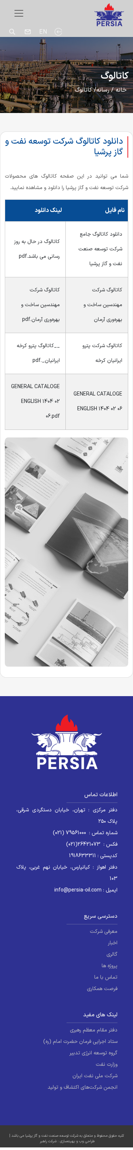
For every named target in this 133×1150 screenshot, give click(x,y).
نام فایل (115, 210)
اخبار (112, 943)
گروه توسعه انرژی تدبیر (93, 1053)
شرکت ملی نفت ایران (94, 1076)
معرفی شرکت (103, 931)
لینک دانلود (48, 210)
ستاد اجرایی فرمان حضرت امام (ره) (80, 1041)
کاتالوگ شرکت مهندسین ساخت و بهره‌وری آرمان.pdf (40, 305)
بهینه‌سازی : (66, 1141)
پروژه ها (109, 966)
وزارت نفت (106, 1064)
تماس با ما (105, 977)
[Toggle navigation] (19, 13)
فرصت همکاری (102, 989)
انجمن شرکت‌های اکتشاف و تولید (82, 1087)
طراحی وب (87, 1141)
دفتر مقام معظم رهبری (93, 1030)
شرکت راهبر (48, 1141)
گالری (111, 954)
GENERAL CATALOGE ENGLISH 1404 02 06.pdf (35, 401)
